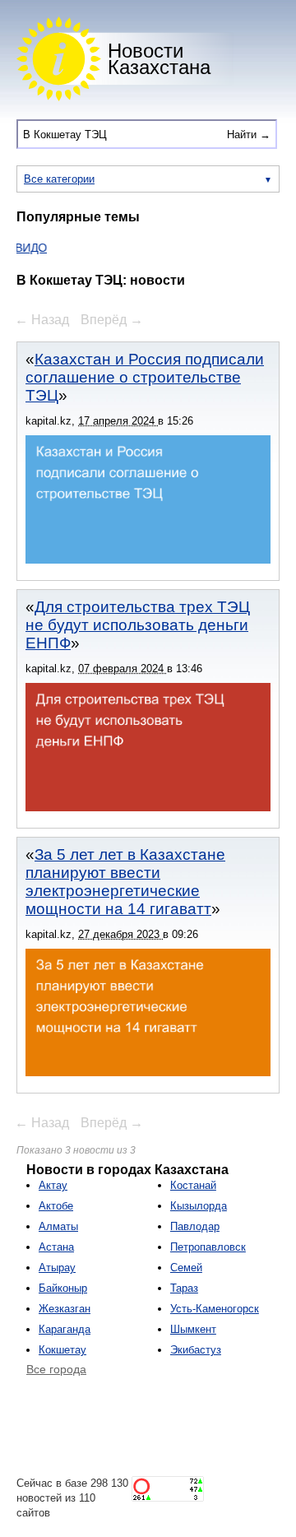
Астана (56, 1247)
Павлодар (195, 1226)
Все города (56, 1369)
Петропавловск (208, 1247)
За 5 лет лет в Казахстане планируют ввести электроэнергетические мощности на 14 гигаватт (125, 881)
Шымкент (193, 1329)
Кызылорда (198, 1206)
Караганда (64, 1329)
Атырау (57, 1267)
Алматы (58, 1226)
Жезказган (64, 1309)
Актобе (56, 1206)
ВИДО (24, 247)
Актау (53, 1185)
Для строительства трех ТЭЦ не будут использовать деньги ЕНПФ (137, 625)
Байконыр (63, 1288)
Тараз (184, 1288)
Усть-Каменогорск (214, 1309)
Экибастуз (195, 1350)
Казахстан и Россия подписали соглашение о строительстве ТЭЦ (144, 377)
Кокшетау (62, 1350)
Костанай (193, 1185)
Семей (186, 1267)
